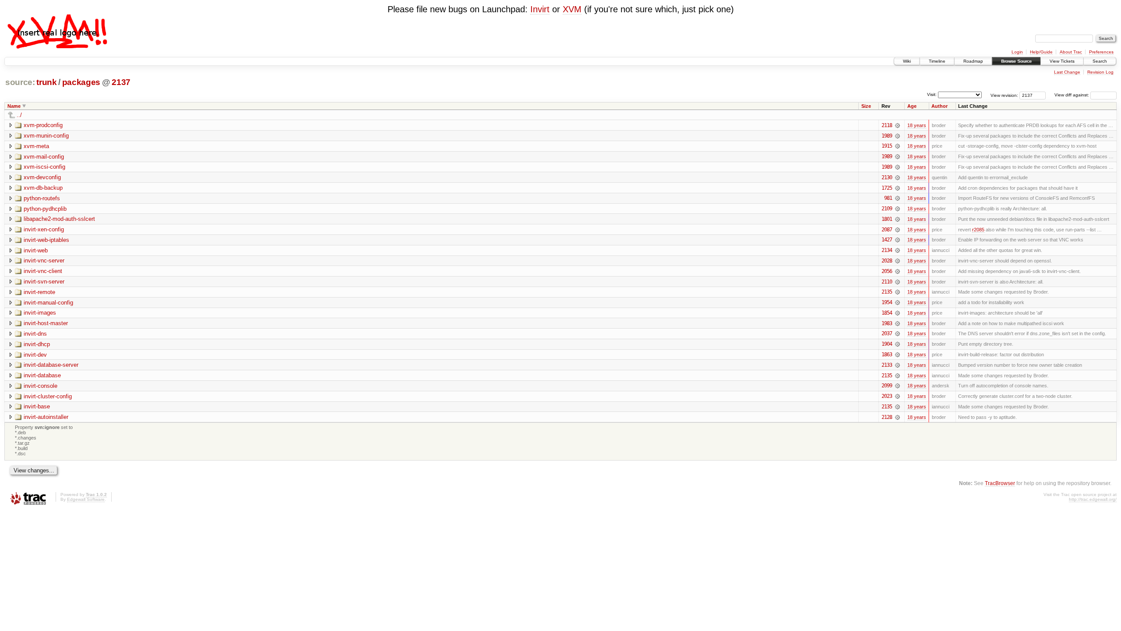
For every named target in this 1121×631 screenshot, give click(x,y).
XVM (572, 9)
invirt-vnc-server (44, 260)
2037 (886, 333)
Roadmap (973, 61)
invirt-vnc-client (43, 271)
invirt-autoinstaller (46, 417)
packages (81, 82)
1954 (886, 302)
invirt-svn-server (44, 281)
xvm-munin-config (46, 135)
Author (939, 106)
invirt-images (40, 312)
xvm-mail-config (44, 156)
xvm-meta (36, 146)
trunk (46, 82)
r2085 (978, 229)
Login (1017, 52)
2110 (886, 282)
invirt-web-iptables (46, 240)
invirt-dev (35, 354)
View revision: (1004, 94)
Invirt (540, 9)
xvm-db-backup (43, 187)
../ (19, 115)
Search (1100, 61)
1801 (886, 219)
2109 (886, 209)
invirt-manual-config (48, 302)
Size (866, 106)
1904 (886, 344)
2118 (886, 125)
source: (20, 82)
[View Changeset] (897, 125)
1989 (886, 136)
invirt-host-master (46, 323)
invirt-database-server (51, 365)
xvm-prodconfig (43, 125)
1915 (886, 146)
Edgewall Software (86, 499)
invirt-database (42, 375)
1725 (886, 188)
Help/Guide (1041, 52)
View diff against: (1072, 94)
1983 (886, 323)
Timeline (937, 61)
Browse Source (1016, 61)
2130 (886, 177)
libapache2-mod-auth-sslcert (59, 219)
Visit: (932, 94)
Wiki (907, 61)
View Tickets (1062, 61)
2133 (886, 365)
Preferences (1101, 52)
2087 (886, 230)
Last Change (1067, 72)
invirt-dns (35, 333)
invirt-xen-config (44, 229)
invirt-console (40, 386)
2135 (886, 292)
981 (888, 198)
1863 (886, 354)
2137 (121, 82)
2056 (886, 271)
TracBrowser (1000, 483)
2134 (886, 250)
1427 (886, 240)
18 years (916, 125)
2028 (886, 261)
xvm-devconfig (42, 177)
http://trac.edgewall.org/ (1093, 499)
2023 (886, 396)
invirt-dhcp (37, 344)
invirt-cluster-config (48, 396)
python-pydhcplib (45, 209)
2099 (886, 386)
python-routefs (42, 198)
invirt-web (36, 250)
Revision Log (1100, 72)
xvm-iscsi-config (44, 166)
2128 (886, 417)
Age (912, 106)
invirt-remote (39, 292)
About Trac (1071, 52)
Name (14, 106)
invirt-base (37, 406)
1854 (886, 313)
